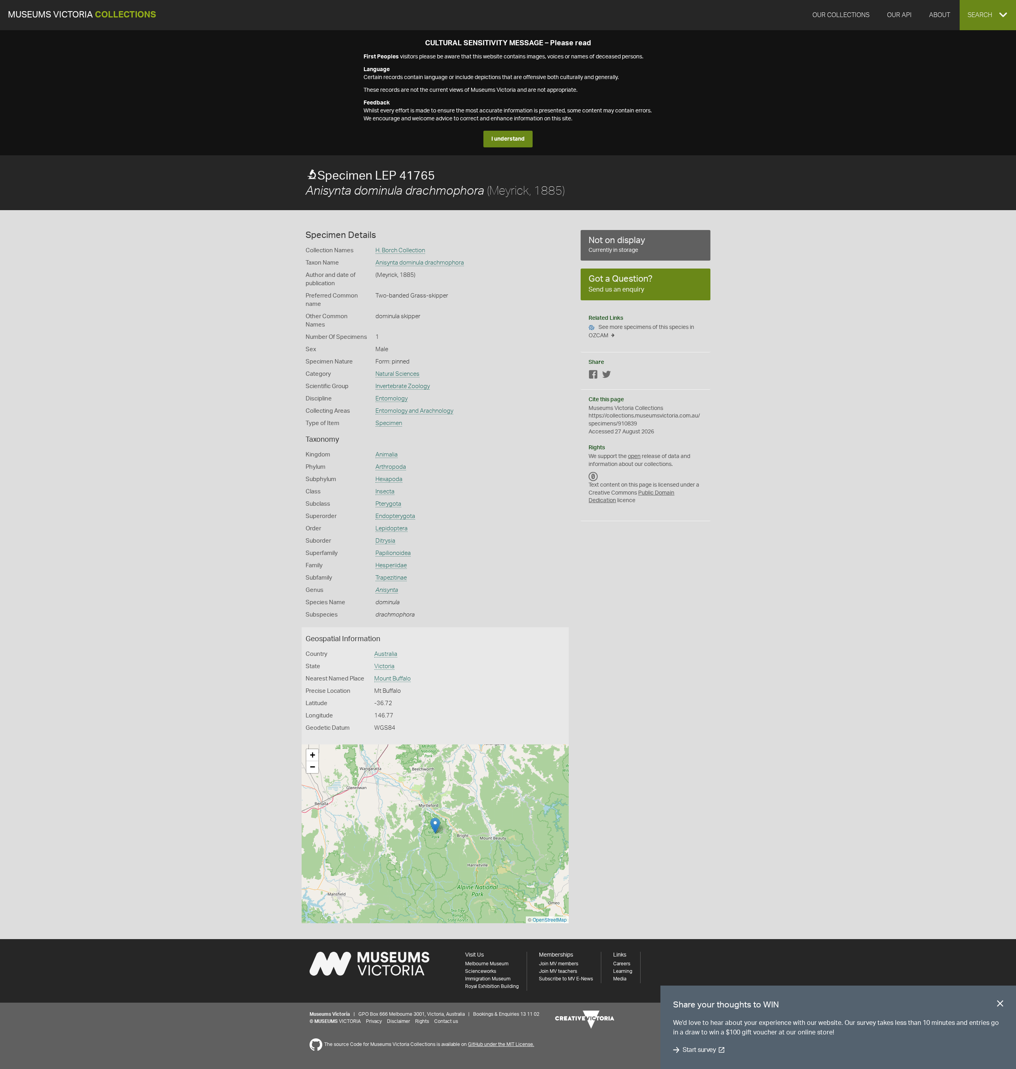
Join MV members (558, 963)
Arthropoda (390, 467)
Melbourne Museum (486, 963)
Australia (385, 654)
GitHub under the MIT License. (501, 1044)
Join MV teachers (558, 971)
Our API (899, 15)
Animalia (386, 455)
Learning (622, 971)
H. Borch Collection (400, 250)
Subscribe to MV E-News (566, 978)
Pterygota (388, 504)
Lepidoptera (391, 529)
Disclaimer (398, 1021)
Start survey (699, 1050)
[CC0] (593, 476)
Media (619, 978)
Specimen (388, 423)
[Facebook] (593, 376)
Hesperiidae (391, 565)
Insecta (384, 492)
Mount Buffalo (392, 679)
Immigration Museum (487, 978)
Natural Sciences (397, 374)
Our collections (841, 15)
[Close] (1000, 1005)
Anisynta (386, 590)
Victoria (384, 666)
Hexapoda (388, 479)
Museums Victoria (82, 15)
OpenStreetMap (550, 919)
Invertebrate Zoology (402, 386)
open (634, 456)
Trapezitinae (391, 578)
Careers (621, 963)
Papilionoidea (393, 553)
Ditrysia (385, 541)
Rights (422, 1021)
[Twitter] (606, 376)
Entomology (391, 399)
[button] (988, 15)
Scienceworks (480, 971)
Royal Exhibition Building (492, 986)
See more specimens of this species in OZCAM (641, 331)
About (939, 15)
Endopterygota (395, 516)
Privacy (374, 1021)
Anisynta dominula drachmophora (419, 263)
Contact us (446, 1021)
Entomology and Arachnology (414, 411)
